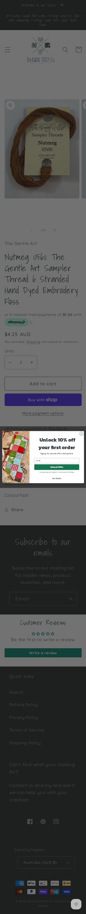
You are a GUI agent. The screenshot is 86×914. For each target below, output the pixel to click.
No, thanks (56, 478)
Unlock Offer (56, 467)
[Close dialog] (81, 433)
